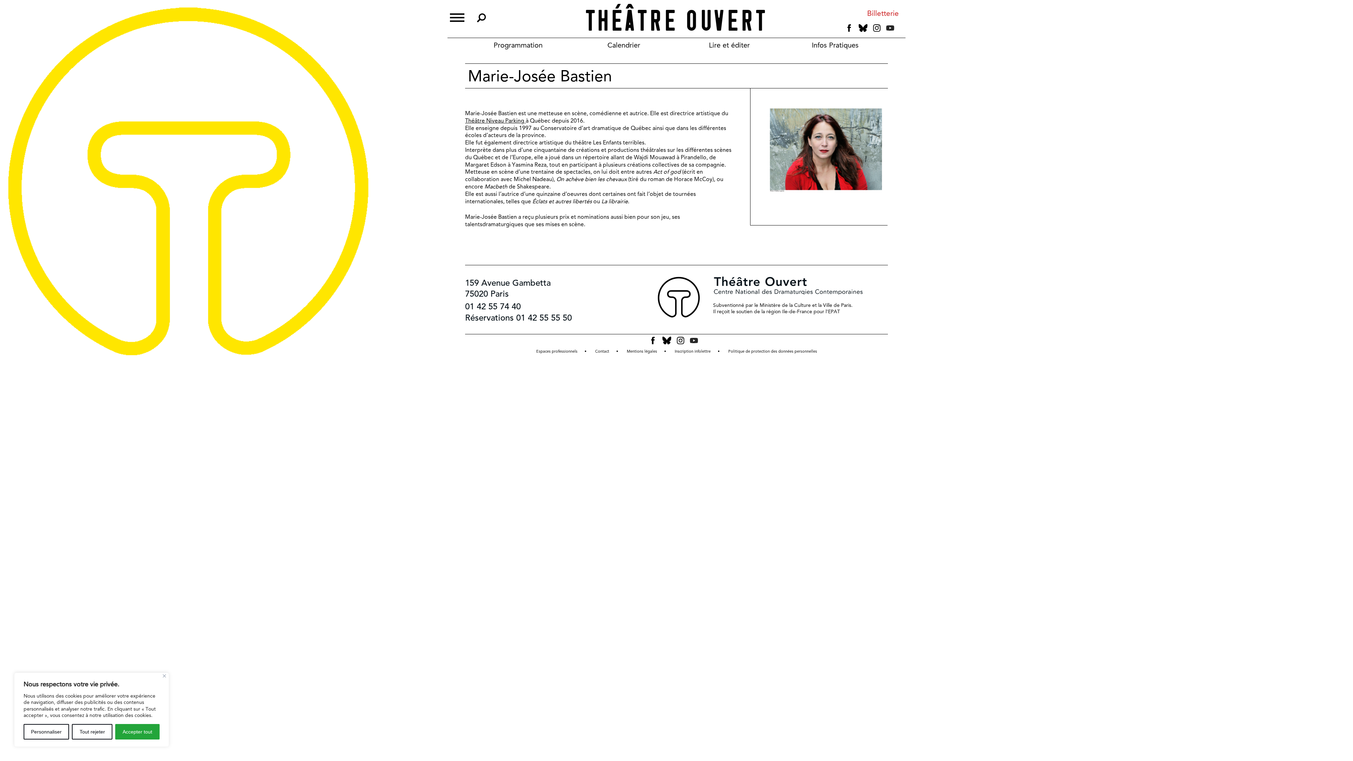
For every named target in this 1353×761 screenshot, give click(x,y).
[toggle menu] (457, 16)
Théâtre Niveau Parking (495, 120)
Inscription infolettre (693, 351)
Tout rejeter (92, 732)
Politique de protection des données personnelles (772, 351)
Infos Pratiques (835, 45)
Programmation (518, 45)
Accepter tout (137, 732)
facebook (849, 28)
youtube (890, 28)
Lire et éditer (729, 45)
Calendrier (623, 45)
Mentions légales (642, 351)
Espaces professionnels (556, 351)
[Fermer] (164, 676)
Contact (602, 351)
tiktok (899, 29)
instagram (877, 28)
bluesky (863, 28)
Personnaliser (46, 732)
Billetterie (883, 13)
